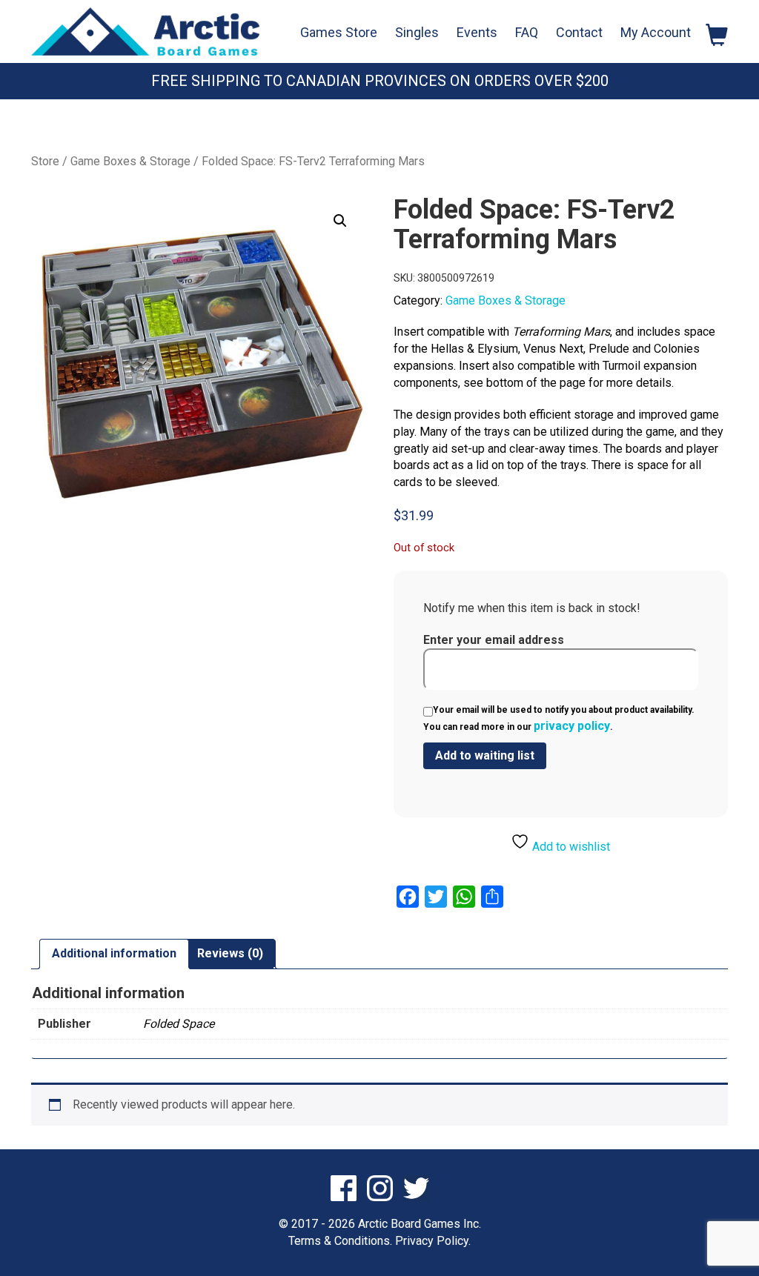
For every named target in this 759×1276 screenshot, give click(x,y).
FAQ (526, 32)
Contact (579, 32)
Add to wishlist (569, 847)
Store (45, 161)
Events (477, 32)
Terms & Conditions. (340, 1241)
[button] (340, 220)
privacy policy (572, 726)
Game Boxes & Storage (130, 161)
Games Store (338, 32)
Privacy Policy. (433, 1241)
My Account (655, 32)
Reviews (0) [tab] (230, 953)
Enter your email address (493, 640)
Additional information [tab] (114, 953)
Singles (417, 32)
